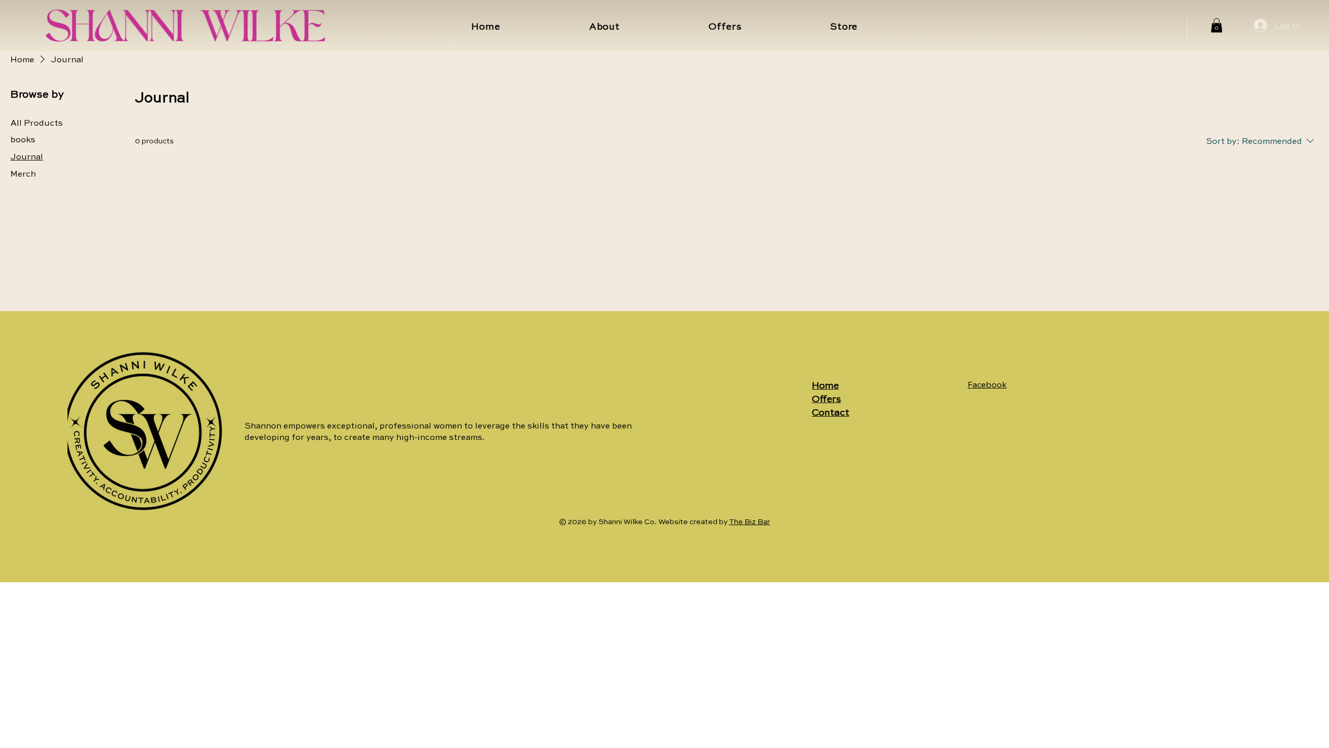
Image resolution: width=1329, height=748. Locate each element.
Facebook (987, 384)
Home (825, 385)
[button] (1217, 25)
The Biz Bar (749, 521)
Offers (826, 398)
